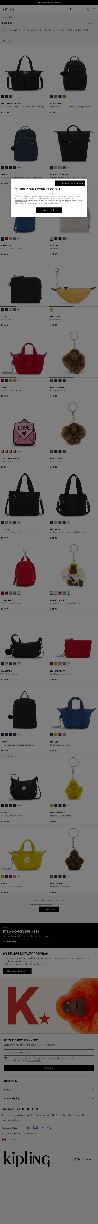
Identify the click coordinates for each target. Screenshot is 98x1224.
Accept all (49, 210)
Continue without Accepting (70, 183)
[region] (49, 198)
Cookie (34, 196)
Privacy (25, 196)
